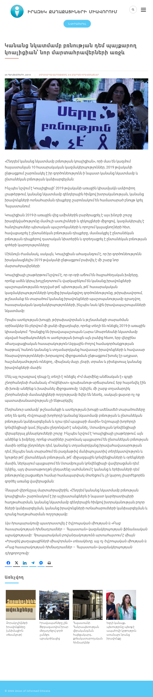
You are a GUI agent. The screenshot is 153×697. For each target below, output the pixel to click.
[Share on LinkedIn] (24, 563)
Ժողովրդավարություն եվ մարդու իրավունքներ (69, 75)
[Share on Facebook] (8, 563)
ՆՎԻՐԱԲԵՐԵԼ (77, 23)
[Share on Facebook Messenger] (41, 563)
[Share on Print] (49, 563)
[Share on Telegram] (32, 563)
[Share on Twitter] (16, 563)
